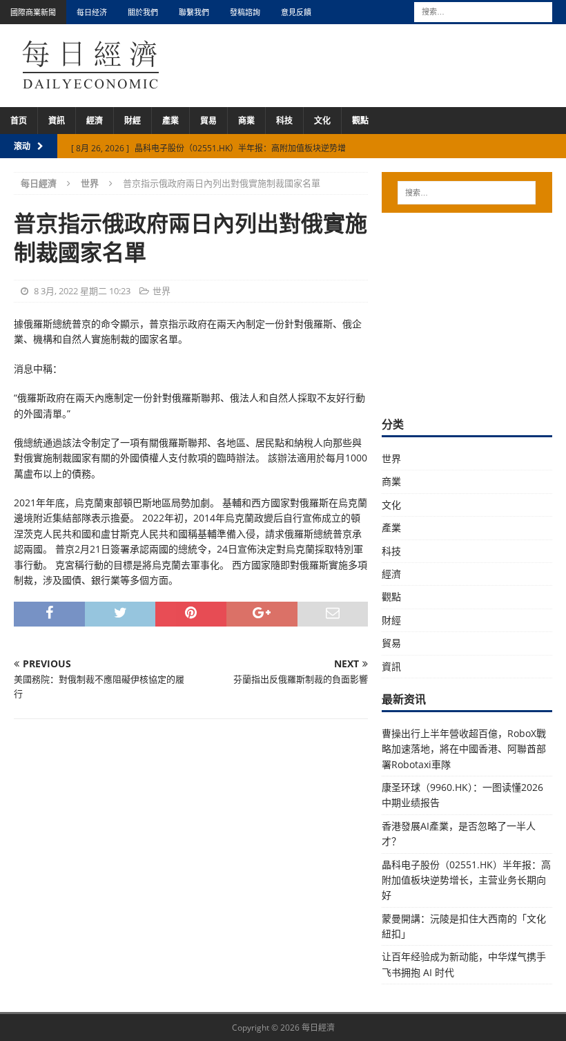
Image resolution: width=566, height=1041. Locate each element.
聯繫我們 (194, 12)
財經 (132, 120)
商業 (246, 120)
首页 (18, 120)
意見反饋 (296, 12)
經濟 (94, 120)
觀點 (360, 120)
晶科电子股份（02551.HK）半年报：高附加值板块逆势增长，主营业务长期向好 (466, 880)
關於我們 (143, 12)
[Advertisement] (474, 313)
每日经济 (92, 12)
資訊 (56, 120)
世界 (161, 291)
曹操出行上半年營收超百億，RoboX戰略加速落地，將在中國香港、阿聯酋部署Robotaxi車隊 (464, 749)
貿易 (208, 120)
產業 (170, 120)
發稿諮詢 (245, 12)
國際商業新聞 (33, 12)
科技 (284, 120)
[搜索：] (483, 10)
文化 (322, 120)
